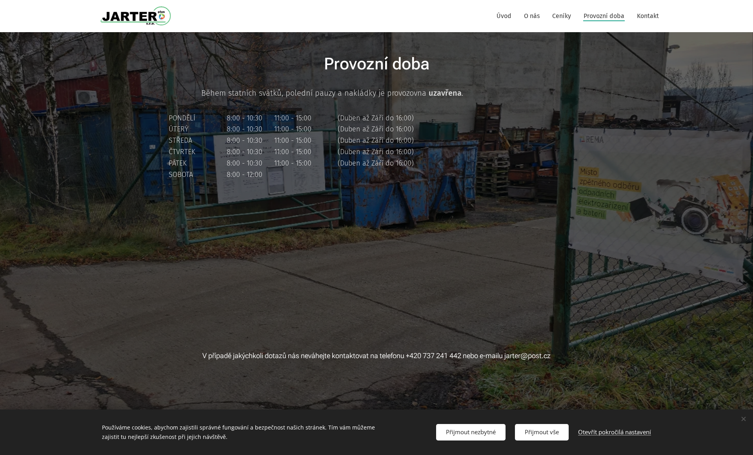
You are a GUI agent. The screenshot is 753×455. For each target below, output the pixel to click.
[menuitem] (506, 16)
